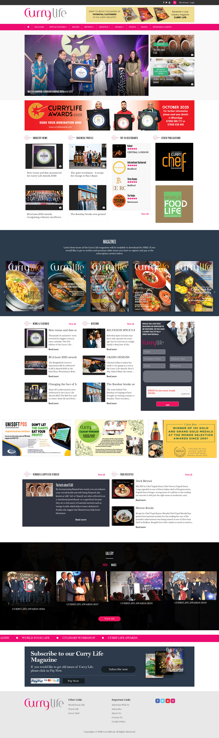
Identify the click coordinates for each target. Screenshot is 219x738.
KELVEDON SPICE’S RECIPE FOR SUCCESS (121, 330)
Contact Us (117, 717)
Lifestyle (103, 27)
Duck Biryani (144, 480)
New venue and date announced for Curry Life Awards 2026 (44, 174)
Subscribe (116, 709)
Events (132, 27)
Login (192, 3)
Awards (118, 27)
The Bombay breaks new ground (88, 214)
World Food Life (76, 705)
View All (145, 214)
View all (72, 324)
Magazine (39, 27)
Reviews (88, 27)
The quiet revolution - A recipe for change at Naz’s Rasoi (87, 174)
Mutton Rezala (145, 507)
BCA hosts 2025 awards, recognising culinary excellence (44, 216)
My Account (184, 3)
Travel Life (73, 709)
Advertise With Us (120, 705)
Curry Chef (73, 713)
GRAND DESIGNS (118, 357)
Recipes (75, 27)
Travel (144, 27)
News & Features (57, 27)
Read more (54, 349)
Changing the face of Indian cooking (63, 384)
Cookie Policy (118, 721)
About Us (116, 713)
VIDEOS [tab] (105, 564)
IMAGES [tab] (113, 564)
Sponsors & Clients (162, 27)
